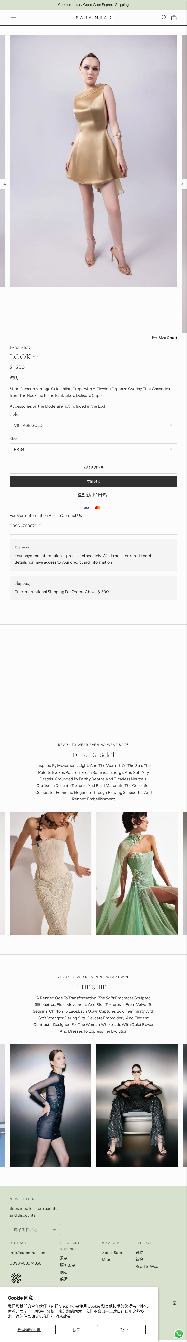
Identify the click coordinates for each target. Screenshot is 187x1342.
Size (13, 438)
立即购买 (93, 481)
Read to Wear (147, 1266)
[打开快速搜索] (164, 17)
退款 (64, 1258)
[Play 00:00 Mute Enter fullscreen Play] (93, 184)
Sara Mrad (21, 347)
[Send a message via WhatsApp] (179, 1334)
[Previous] (5, 184)
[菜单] (13, 17)
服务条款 (67, 1265)
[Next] (182, 184)
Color (15, 414)
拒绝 (124, 1329)
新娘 (139, 1259)
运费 (81, 495)
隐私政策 (63, 1316)
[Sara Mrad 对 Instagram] (174, 1303)
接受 (77, 1329)
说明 (14, 377)
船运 (64, 1279)
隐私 (64, 1272)
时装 (139, 1252)
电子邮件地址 (25, 1224)
